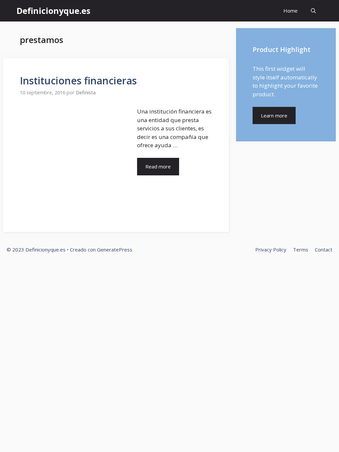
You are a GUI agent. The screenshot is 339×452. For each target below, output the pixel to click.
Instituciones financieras (78, 80)
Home (290, 10)
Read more (158, 166)
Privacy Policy (270, 249)
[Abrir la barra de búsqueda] (313, 11)
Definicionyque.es (53, 10)
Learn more (274, 115)
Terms (300, 249)
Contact (323, 249)
